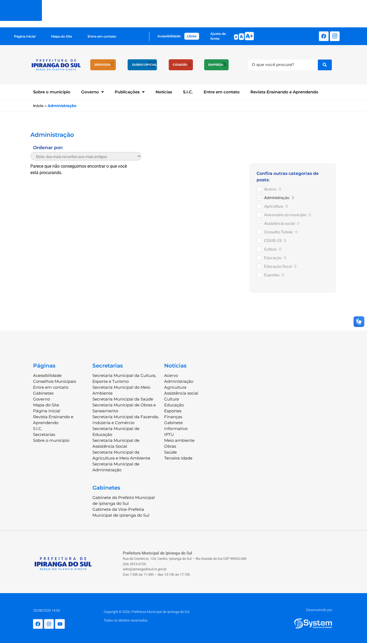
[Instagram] (49, 624)
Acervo (270, 189)
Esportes (271, 275)
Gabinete (173, 422)
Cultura (270, 249)
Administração (276, 197)
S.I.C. (188, 91)
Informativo (176, 428)
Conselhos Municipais (54, 381)
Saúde (170, 452)
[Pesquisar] (325, 65)
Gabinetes (43, 393)
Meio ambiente (179, 440)
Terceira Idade (178, 458)
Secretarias (44, 434)
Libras (191, 36)
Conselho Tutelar (278, 232)
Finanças (173, 416)
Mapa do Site (61, 36)
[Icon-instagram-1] (335, 36)
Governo (90, 91)
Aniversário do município (285, 214)
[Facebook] (324, 36)
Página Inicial (24, 36)
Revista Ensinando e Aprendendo (284, 91)
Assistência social (279, 223)
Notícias (164, 91)
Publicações (127, 91)
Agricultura (273, 206)
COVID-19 (273, 240)
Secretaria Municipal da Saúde (122, 399)
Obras (170, 446)
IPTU (169, 434)
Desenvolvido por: (319, 610)
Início (38, 106)
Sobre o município (51, 91)
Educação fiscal (278, 266)
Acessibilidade (47, 375)
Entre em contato (102, 36)
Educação (273, 257)
